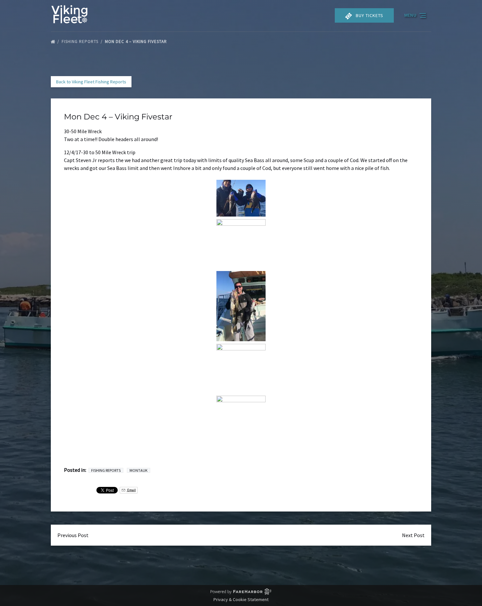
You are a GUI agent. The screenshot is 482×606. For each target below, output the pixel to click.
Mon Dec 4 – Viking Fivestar (136, 41)
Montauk (139, 470)
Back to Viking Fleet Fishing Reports (91, 82)
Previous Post (73, 535)
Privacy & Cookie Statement (241, 599)
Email (131, 490)
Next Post (413, 535)
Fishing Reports (81, 41)
